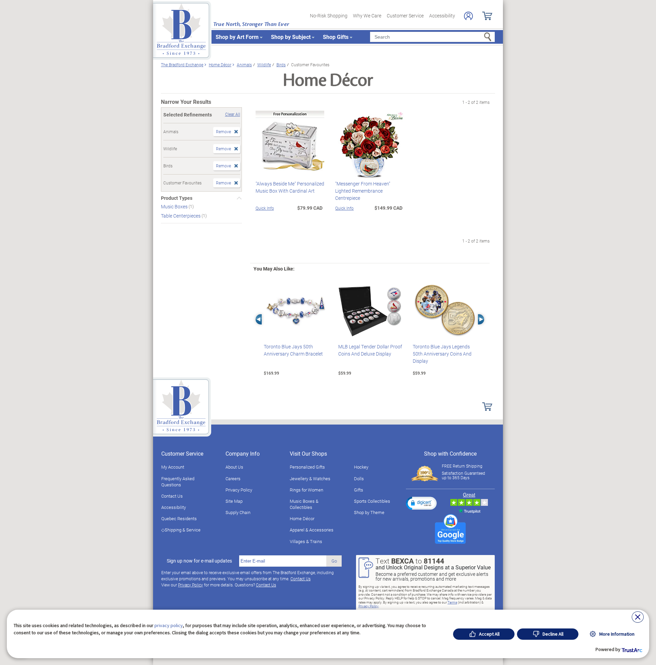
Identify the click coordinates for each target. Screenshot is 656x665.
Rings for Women (306, 490)
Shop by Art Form (237, 36)
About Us (234, 467)
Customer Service (405, 15)
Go (334, 561)
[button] (421, 503)
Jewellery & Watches (310, 478)
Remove (223, 131)
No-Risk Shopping (328, 15)
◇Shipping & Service (181, 530)
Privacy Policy (239, 490)
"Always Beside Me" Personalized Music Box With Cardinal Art (290, 187)
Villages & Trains (306, 541)
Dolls (359, 478)
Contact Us (172, 496)
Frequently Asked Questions (177, 481)
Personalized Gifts (307, 467)
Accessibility (442, 15)
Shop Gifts (335, 36)
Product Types (176, 198)
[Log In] (468, 16)
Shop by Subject (291, 36)
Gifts (358, 490)
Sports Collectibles (372, 501)
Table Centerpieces (181, 215)
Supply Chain (238, 512)
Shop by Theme (369, 512)
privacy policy (168, 625)
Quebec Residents (179, 518)
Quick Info (265, 208)
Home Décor (302, 518)
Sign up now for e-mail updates (199, 560)
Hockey (361, 467)
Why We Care (367, 15)
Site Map (234, 501)
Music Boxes (175, 206)
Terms (452, 602)
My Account (172, 467)
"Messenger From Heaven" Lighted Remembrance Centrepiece (362, 190)
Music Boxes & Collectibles (304, 504)
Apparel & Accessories (311, 530)
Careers (233, 478)
